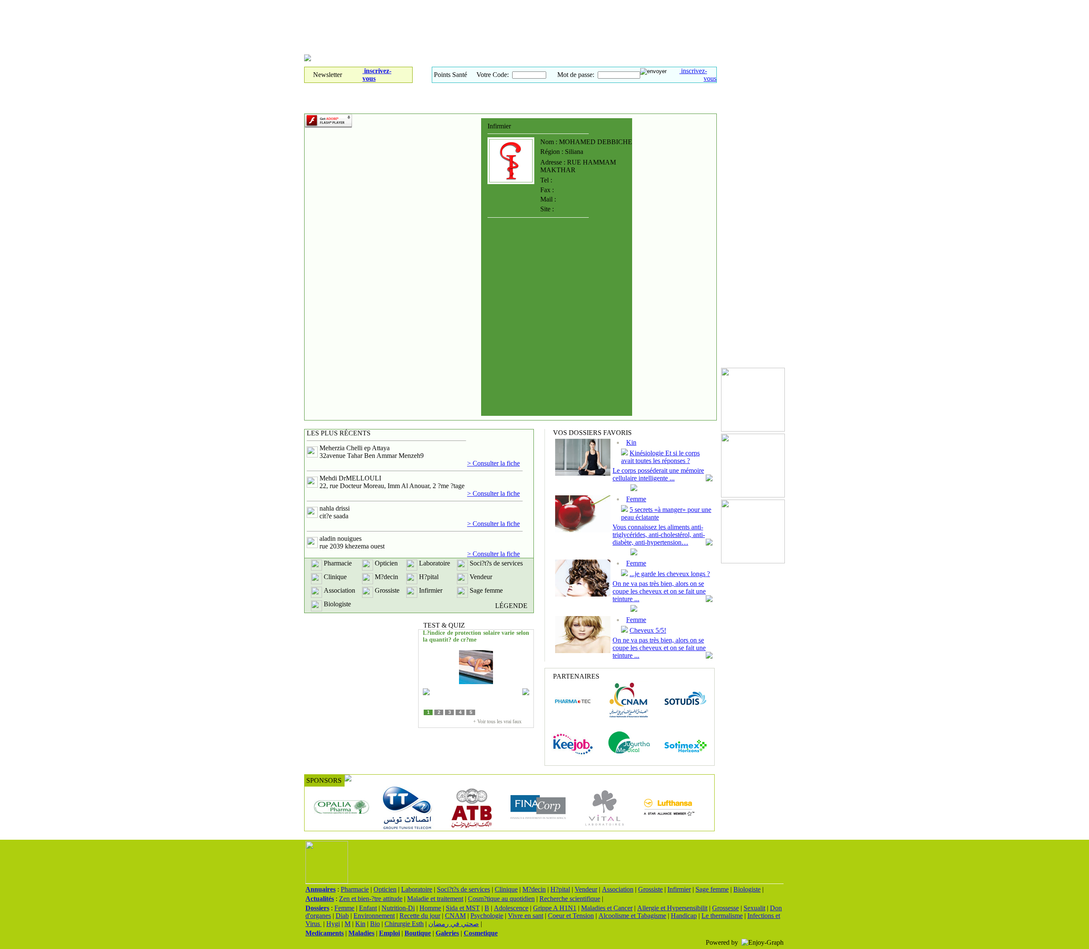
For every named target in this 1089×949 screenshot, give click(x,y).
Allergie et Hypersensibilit (672, 908)
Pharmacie (355, 889)
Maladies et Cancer (607, 908)
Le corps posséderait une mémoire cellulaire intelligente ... (658, 474)
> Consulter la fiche (493, 463)
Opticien (384, 889)
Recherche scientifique (569, 898)
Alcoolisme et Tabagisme (632, 915)
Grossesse (725, 908)
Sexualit (754, 908)
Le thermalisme (722, 915)
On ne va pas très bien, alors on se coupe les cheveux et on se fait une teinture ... (659, 591)
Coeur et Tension (571, 915)
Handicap (684, 915)
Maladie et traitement (435, 898)
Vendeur (586, 889)
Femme (636, 499)
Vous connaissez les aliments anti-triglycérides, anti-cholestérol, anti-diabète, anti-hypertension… (659, 534)
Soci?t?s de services (463, 889)
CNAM (455, 915)
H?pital (560, 889)
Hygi (333, 923)
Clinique (506, 889)
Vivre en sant (525, 915)
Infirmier (679, 889)
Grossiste (650, 889)
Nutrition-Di (398, 908)
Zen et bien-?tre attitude (370, 898)
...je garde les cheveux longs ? (670, 573)
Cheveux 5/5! (648, 630)
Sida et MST (463, 908)
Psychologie (486, 915)
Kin (631, 442)
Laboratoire (416, 889)
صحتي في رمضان (453, 923)
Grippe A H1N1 (554, 908)
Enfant (368, 908)
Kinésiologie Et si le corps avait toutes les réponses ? (660, 456)
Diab (342, 915)
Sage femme (712, 889)
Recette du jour (419, 915)
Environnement (374, 915)
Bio (375, 923)
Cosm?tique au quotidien (501, 898)
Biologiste (747, 889)
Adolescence (511, 908)
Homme (430, 908)
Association (617, 889)
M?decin (534, 889)
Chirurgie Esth (404, 923)
